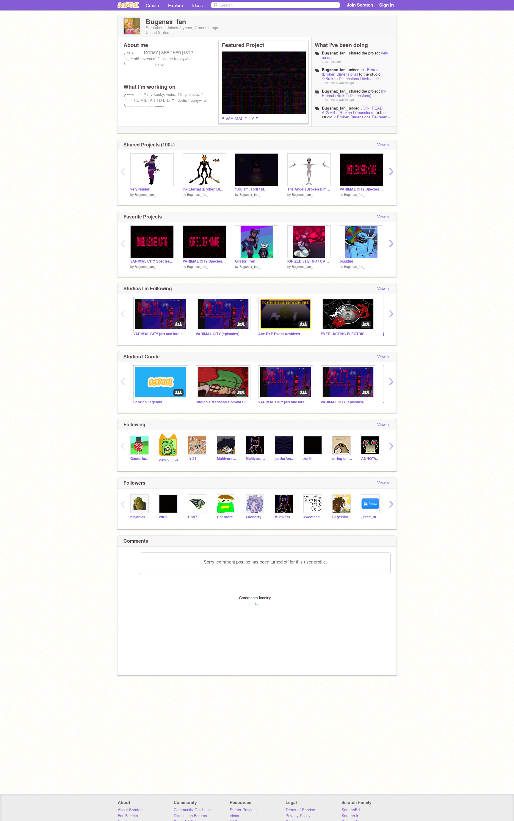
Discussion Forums (190, 815)
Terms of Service (300, 809)
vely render (140, 189)
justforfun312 (284, 458)
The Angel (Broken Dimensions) (309, 189)
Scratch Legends (147, 402)
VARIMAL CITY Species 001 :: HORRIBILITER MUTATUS (204, 261)
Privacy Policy (298, 815)
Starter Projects (243, 809)
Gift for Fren (245, 261)
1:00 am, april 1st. (250, 189)
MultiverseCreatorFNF (256, 458)
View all (384, 144)
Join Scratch (360, 4)
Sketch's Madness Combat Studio (222, 402)
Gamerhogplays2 (140, 458)
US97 (192, 516)
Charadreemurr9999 (227, 516)
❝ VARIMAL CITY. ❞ (240, 118)
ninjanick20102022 (140, 516)
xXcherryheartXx (256, 516)
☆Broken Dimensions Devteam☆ (350, 78)
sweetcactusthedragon (313, 516)
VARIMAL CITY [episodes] (217, 333)
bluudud (346, 261)
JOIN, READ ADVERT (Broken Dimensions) (352, 110)
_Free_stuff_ (371, 516)
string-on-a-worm (342, 458)
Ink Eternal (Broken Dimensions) (350, 72)
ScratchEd (350, 809)
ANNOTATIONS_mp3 (371, 458)
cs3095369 (168, 460)
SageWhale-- (342, 516)
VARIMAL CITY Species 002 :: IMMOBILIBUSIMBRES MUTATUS (361, 189)
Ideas (197, 5)
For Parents (128, 815)
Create (152, 5)
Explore (175, 5)
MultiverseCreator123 (227, 458)
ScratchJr (349, 815)
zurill (307, 458)
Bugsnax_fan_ (335, 69)
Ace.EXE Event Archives (279, 333)
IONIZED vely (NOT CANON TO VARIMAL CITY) (309, 261)
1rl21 (192, 458)
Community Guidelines (193, 809)
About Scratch (130, 809)
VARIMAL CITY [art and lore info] (160, 333)
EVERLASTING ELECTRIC (343, 333)
